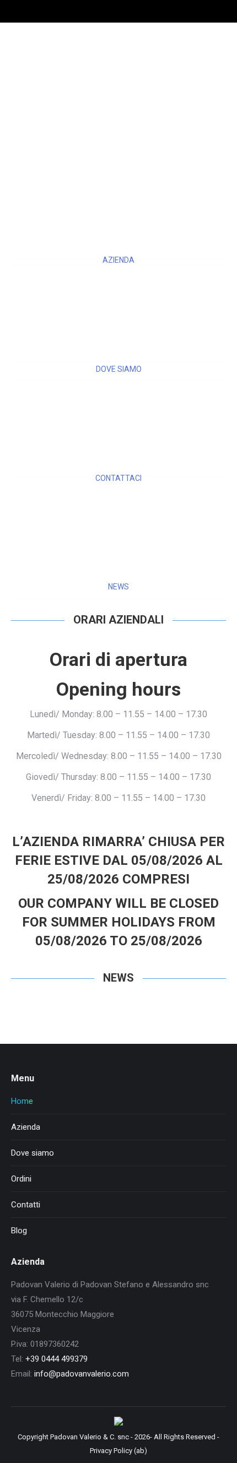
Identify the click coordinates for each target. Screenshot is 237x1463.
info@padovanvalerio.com (81, 1374)
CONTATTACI (118, 478)
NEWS (118, 586)
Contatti (25, 1205)
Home (22, 1101)
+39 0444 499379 (56, 1359)
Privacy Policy (111, 1450)
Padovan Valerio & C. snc (89, 1437)
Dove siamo (32, 1153)
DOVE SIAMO (119, 369)
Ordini (21, 1179)
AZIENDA (118, 260)
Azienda (25, 1127)
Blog (19, 1231)
